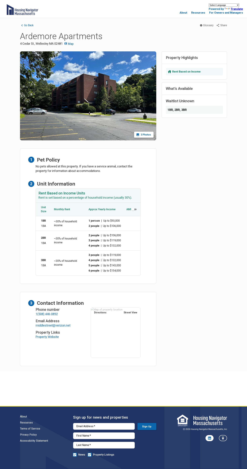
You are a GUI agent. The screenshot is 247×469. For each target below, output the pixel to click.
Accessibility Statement (34, 440)
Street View (130, 312)
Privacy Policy (28, 434)
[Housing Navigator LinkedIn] (209, 438)
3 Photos (146, 134)
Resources (198, 12)
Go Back (29, 25)
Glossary (208, 25)
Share (223, 25)
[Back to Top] (223, 438)
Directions (100, 312)
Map (70, 44)
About (183, 12)
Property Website (47, 337)
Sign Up (146, 426)
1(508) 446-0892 (47, 314)
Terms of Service (30, 428)
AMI (128, 209)
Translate (237, 9)
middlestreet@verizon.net (53, 325)
